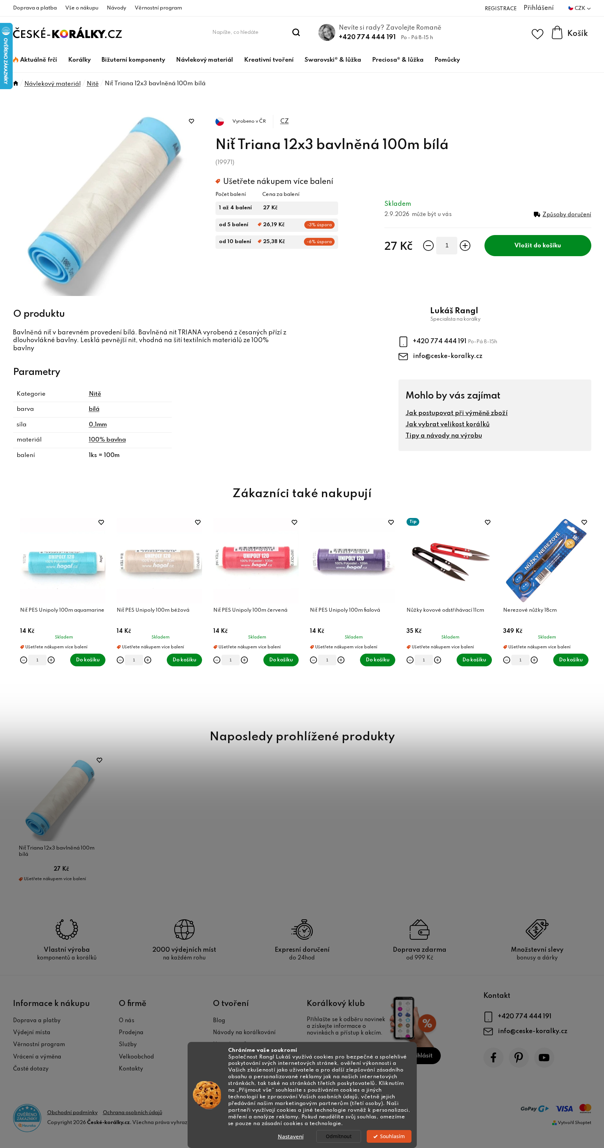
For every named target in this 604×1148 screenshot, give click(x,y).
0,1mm (98, 425)
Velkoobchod (136, 1057)
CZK (580, 8)
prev (18, 616)
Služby (128, 1045)
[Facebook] (493, 1058)
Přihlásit (421, 1056)
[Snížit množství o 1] (428, 245)
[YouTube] (544, 1058)
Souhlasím (392, 1136)
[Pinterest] (519, 1058)
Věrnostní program (158, 8)
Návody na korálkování (244, 1033)
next (585, 616)
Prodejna (131, 1033)
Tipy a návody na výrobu (443, 436)
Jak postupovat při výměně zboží (456, 413)
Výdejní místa (31, 1033)
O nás (126, 1021)
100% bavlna (107, 440)
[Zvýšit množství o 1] (465, 245)
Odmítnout (339, 1136)
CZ (284, 121)
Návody (116, 8)
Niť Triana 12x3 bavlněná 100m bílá (56, 851)
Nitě (95, 394)
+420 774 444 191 (367, 37)
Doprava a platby (37, 1021)
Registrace (501, 8)
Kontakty (131, 1069)
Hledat (296, 32)
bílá (94, 409)
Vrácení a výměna (37, 1057)
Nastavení (291, 1136)
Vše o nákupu (81, 8)
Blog (219, 1021)
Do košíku (547, 246)
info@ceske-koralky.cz (447, 356)
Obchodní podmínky (72, 1112)
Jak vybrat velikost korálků (447, 424)
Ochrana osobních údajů (132, 1112)
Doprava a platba (35, 8)
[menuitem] (35, 60)
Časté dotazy (31, 1069)
